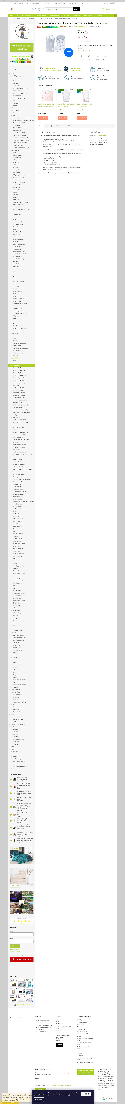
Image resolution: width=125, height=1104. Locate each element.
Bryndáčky (16, 363)
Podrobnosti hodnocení (80, 27)
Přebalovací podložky (19, 398)
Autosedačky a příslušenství (20, 427)
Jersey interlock (17, 291)
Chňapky (15, 197)
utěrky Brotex (17, 157)
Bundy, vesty (16, 578)
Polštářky (15, 261)
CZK (105, 3)
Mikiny (15, 531)
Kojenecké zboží (15, 358)
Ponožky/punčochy (18, 566)
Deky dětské (16, 385)
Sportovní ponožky (18, 494)
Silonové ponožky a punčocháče (22, 479)
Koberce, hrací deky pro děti (21, 440)
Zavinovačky (16, 365)
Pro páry (15, 756)
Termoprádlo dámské (19, 573)
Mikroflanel (16, 242)
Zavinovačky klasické (19, 370)
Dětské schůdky (17, 408)
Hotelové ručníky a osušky (20, 182)
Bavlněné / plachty (18, 309)
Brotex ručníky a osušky (19, 185)
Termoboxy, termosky (19, 464)
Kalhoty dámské (17, 561)
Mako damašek (17, 232)
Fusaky (15, 425)
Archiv (60, 1045)
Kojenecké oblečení (18, 388)
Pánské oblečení (17, 526)
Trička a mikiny (17, 613)
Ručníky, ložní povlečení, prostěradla (23, 76)
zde (69, 1095)
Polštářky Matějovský (19, 281)
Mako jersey (16, 229)
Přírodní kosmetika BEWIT (20, 135)
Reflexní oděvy (17, 643)
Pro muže (15, 754)
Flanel (14, 219)
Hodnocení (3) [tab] (60, 126)
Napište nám (73, 3)
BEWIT (14, 115)
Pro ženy (15, 752)
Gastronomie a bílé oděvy (20, 638)
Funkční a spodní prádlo (19, 680)
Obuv (14, 682)
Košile (15, 576)
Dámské (15, 657)
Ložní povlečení (15, 207)
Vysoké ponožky (17, 499)
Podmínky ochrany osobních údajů (85, 1039)
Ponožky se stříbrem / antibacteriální (23, 502)
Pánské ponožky (17, 484)
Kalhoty (15, 667)
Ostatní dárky (16, 709)
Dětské (15, 660)
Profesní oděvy (17, 645)
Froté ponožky (17, 516)
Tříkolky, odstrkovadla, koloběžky (22, 469)
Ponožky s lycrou (18, 489)
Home (12, 747)
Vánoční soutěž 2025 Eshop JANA (84, 1059)
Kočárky (15, 430)
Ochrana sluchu (17, 648)
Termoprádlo (16, 618)
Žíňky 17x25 (16, 200)
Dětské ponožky (17, 487)
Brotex (14, 269)
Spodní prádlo (17, 541)
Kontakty (47, 3)
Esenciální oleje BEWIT (19, 133)
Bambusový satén (18, 222)
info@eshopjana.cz (43, 1020)
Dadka (14, 271)
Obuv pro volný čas (18, 719)
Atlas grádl (16, 286)
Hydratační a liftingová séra (21, 140)
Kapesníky (15, 195)
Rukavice (15, 628)
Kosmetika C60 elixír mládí (21, 138)
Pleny (14, 361)
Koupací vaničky (17, 403)
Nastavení (38, 1100)
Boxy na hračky (17, 450)
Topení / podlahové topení (18, 724)
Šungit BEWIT (16, 125)
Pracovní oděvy (15, 633)
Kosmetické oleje (18, 145)
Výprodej (15, 83)
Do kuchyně (16, 737)
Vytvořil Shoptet (110, 1098)
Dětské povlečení (17, 257)
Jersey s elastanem (18, 299)
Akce (12, 73)
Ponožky (15, 536)
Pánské (15, 655)
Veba (14, 274)
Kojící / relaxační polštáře (20, 420)
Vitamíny (15, 106)
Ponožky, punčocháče (19, 98)
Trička (15, 529)
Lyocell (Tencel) (17, 247)
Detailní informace (83, 51)
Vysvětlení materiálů (82, 1034)
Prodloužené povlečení (19, 254)
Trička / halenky (17, 556)
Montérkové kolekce (18, 635)
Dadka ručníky (16, 187)
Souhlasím (86, 1094)
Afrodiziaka (16, 764)
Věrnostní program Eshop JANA (84, 1043)
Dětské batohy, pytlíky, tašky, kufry (22, 455)
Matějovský (16, 266)
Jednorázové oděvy (18, 640)
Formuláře (80, 1051)
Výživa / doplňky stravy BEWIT (21, 148)
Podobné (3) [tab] (49, 126)
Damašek (15, 237)
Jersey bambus (17, 301)
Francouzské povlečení (19, 252)
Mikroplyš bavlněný (18, 239)
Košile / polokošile (18, 549)
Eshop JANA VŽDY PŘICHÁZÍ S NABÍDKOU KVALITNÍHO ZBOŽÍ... (45, 1027)
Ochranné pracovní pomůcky (20, 685)
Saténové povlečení (18, 224)
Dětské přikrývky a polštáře (20, 348)
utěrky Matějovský (18, 155)
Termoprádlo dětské (19, 601)
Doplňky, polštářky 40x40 (19, 457)
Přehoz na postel (17, 284)
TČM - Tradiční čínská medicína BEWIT (23, 120)
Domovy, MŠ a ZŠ (15, 692)
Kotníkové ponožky (18, 497)
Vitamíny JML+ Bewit (16, 110)
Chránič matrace (17, 326)
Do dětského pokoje (18, 739)
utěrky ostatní (17, 160)
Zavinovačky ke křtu (18, 368)
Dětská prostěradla (18, 331)
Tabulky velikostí (81, 1027)
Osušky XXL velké (17, 170)
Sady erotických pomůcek (20, 766)
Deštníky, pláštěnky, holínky (20, 467)
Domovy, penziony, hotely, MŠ (21, 209)
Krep (14, 217)
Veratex (15, 276)
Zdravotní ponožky (18, 519)
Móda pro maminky (18, 581)
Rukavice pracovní (18, 650)
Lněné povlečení (17, 249)
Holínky (15, 722)
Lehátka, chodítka (17, 462)
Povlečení (15, 700)
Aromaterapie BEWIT (19, 130)
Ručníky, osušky (17, 91)
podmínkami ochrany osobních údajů (62, 1085)
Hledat (76, 9)
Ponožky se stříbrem (19, 477)
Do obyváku (16, 744)
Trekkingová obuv (18, 717)
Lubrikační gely (17, 759)
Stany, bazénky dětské (19, 447)
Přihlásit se (15, 946)
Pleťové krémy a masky (20, 143)
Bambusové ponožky (19, 507)
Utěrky (14, 153)
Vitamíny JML (16, 113)
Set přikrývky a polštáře (19, 343)
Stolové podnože (15, 690)
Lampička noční (17, 442)
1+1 (14, 78)
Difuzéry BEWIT (17, 128)
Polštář (15, 338)
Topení (79, 1036)
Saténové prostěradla (19, 311)
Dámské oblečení (17, 551)
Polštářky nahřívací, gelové (20, 422)
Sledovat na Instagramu (23, 1005)
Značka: (94, 27)
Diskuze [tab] (70, 126)
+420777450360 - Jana (44, 1032)
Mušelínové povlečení (19, 244)
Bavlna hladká (16, 212)
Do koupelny (16, 734)
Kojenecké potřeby (18, 390)
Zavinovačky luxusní (18, 373)
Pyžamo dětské (17, 596)
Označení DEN (81, 1029)
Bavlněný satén (17, 214)
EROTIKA (13, 749)
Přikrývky (15, 341)
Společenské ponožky (19, 509)
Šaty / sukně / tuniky (18, 554)
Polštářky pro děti (18, 353)
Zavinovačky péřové (18, 380)
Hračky (13, 727)
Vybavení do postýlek (19, 393)
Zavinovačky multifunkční (20, 375)
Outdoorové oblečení (17, 712)
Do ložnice (15, 732)
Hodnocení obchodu (60, 3)
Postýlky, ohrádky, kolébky (20, 432)
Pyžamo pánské (17, 539)
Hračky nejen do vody (19, 415)
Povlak (14, 279)
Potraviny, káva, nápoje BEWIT (21, 118)
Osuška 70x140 (17, 167)
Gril (12, 108)
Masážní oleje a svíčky (19, 761)
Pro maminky (16, 417)
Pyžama (15, 608)
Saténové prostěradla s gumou (21, 313)
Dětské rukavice (17, 630)
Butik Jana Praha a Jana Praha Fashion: (85, 1063)
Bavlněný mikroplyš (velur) (20, 304)
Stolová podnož (17, 96)
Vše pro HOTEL (15, 687)
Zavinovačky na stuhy (19, 383)
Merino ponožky (17, 521)
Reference (80, 1056)
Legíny (15, 563)
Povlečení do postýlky (19, 259)
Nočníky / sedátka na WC (20, 400)
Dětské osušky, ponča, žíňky (21, 405)
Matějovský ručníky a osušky (20, 175)
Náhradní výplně (17, 346)
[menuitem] (11, 15)
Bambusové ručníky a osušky (21, 202)
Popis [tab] (40, 126)
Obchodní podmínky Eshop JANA (84, 1048)
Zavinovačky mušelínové (20, 378)
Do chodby (16, 742)
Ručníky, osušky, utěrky (19, 702)
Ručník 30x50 (16, 162)
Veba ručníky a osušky (19, 190)
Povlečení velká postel (19, 264)
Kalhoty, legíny (17, 591)
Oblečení (15, 103)
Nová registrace (14, 950)
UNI (13, 620)
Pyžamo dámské (17, 571)
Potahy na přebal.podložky (20, 410)
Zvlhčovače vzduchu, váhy (20, 452)
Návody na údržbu (82, 1032)
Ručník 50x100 (16, 165)
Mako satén (16, 227)
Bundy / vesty (17, 546)
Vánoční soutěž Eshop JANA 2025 (63, 1027)
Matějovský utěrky (18, 205)
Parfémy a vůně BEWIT (19, 123)
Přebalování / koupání (19, 395)
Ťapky (15, 511)
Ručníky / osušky (15, 150)
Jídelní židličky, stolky (19, 460)
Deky (14, 101)
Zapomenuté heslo (15, 952)
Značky (13, 769)
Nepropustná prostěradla (20, 328)
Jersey (15, 296)
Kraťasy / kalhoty (18, 534)
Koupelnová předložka (19, 177)
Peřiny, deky (14, 333)
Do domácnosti (15, 729)
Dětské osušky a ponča (19, 180)
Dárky (12, 704)
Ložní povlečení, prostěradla (20, 88)
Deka (14, 336)
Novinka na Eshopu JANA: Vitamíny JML (63, 1036)
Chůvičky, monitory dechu (20, 445)
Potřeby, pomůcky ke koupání (21, 412)
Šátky (14, 625)
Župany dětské (17, 603)
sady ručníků (16, 172)
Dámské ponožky (18, 482)
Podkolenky (16, 514)
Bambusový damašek (19, 234)
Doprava (79, 1053)
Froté (14, 294)
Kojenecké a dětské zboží (20, 93)
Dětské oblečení (17, 583)
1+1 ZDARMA (16, 86)
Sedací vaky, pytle (18, 437)
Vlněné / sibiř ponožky (19, 524)
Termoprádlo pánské (19, 544)
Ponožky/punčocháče (19, 474)
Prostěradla (14, 289)
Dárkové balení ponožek (20, 492)
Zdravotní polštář (17, 351)
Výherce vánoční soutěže (63, 1020)
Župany (15, 192)
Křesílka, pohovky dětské (20, 435)
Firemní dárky (16, 707)
